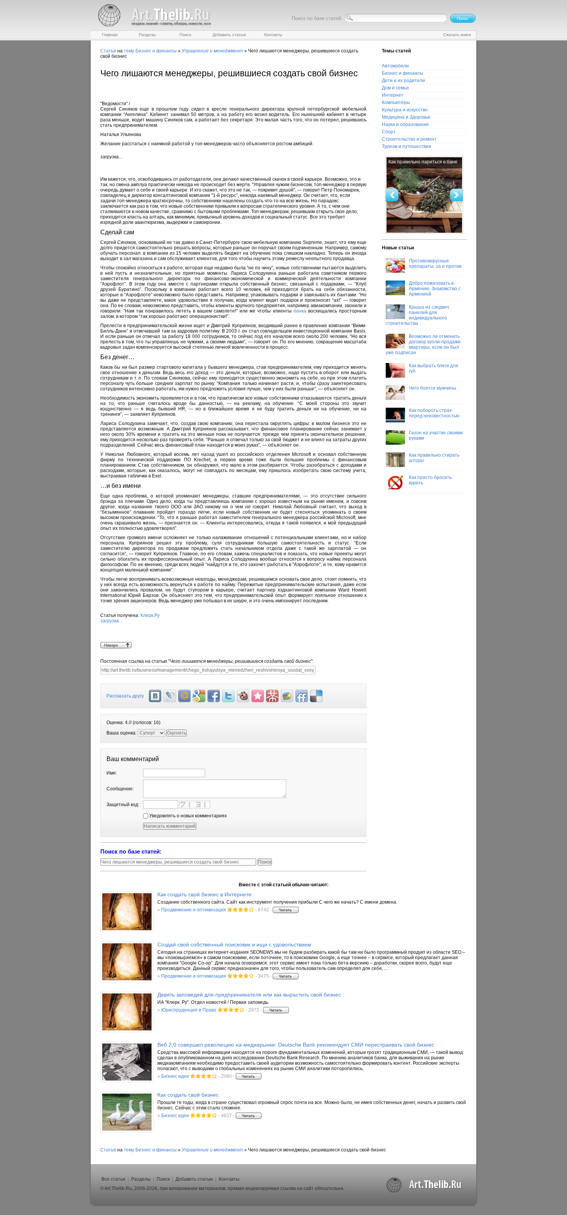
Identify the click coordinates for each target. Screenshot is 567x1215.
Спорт (389, 131)
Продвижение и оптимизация (193, 910)
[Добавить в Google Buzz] (287, 696)
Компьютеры (396, 102)
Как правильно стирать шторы (434, 457)
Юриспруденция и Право (188, 1010)
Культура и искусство (405, 110)
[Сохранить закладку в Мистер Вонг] (272, 696)
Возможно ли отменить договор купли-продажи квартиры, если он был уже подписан (423, 344)
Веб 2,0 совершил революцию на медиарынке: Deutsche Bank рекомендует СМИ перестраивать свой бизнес (295, 1045)
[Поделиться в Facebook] (214, 696)
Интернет (392, 95)
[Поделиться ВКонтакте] (155, 696)
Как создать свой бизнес (188, 1095)
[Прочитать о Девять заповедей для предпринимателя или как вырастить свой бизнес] (127, 1011)
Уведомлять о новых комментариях (187, 815)
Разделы (141, 1179)
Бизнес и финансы (156, 51)
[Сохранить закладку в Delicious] (316, 696)
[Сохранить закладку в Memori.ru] (257, 696)
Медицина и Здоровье (406, 117)
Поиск (163, 1179)
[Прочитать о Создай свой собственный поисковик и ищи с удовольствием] (127, 961)
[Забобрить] (243, 696)
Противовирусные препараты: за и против (435, 263)
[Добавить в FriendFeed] (301, 696)
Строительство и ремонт (409, 139)
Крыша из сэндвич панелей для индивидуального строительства (417, 315)
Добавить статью (194, 1179)
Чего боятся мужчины (432, 388)
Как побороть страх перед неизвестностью (434, 413)
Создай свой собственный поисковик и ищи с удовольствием (234, 944)
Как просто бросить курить (430, 480)
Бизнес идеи (175, 1076)
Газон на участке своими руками (436, 435)
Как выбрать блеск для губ (433, 368)
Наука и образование (405, 124)
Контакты (229, 1179)
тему (129, 51)
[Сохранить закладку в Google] (199, 696)
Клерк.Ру (130, 618)
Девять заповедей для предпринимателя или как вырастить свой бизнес (249, 994)
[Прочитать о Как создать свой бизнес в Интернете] (127, 911)
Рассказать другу (125, 696)
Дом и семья (395, 88)
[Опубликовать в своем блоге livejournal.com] (170, 696)
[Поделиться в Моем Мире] (184, 696)
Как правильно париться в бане (422, 162)
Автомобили (395, 66)
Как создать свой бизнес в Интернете (204, 894)
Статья (108, 51)
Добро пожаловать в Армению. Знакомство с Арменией (435, 289)
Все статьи (113, 1179)
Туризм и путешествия (406, 146)
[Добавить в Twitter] (228, 696)
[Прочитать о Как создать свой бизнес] (127, 1112)
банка (300, 311)
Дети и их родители (403, 80)
